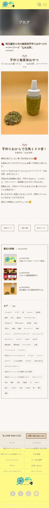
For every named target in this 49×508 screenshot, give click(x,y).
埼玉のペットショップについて (15, 355)
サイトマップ (36, 471)
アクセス (28, 361)
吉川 (21, 388)
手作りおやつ (19, 323)
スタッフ (7, 361)
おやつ (37, 382)
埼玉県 (29, 323)
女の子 (27, 339)
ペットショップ (10, 350)
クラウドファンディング (21, 334)
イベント (7, 334)
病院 (6, 393)
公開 (35, 345)
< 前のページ (7, 228)
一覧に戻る (24, 228)
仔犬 (12, 318)
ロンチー (19, 339)
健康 (19, 328)
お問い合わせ (38, 361)
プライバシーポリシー (12, 366)
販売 (6, 318)
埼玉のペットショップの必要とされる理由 (18, 372)
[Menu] (45, 4)
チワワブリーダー (30, 318)
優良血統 (7, 345)
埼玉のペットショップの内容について (17, 377)
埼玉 (6, 382)
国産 (37, 328)
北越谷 (25, 382)
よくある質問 (18, 361)
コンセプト (21, 350)
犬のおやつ (8, 323)
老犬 (35, 323)
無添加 (38, 312)
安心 (6, 388)
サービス (31, 355)
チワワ (17, 312)
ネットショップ (38, 334)
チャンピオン (26, 345)
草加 (39, 388)
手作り (7, 328)
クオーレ (30, 312)
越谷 (12, 382)
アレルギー (8, 312)
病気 (13, 328)
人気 (18, 382)
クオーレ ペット (37, 377)
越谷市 (19, 318)
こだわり (13, 388)
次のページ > (41, 228)
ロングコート (9, 339)
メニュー (40, 355)
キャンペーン (28, 328)
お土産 (28, 388)
